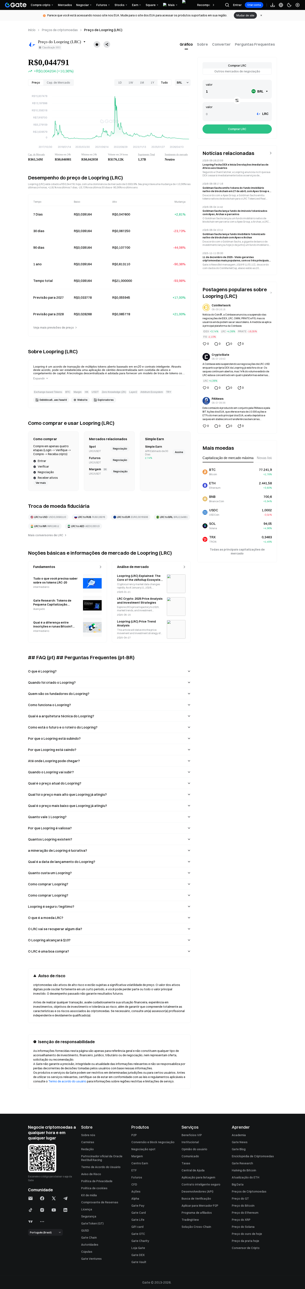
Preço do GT (240, 1198)
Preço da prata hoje (245, 1241)
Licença (86, 1209)
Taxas (186, 1163)
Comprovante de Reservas (99, 1202)
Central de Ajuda (193, 1170)
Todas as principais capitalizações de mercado (237, 551)
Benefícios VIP (192, 1135)
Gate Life (137, 1220)
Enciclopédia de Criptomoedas (253, 1156)
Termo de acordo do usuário (67, 1081)
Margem (137, 1156)
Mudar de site (245, 15)
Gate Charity (140, 1241)
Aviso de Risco (91, 1174)
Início (31, 30)
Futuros (136, 1177)
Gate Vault (138, 1262)
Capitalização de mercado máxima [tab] (228, 458)
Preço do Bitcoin (243, 1205)
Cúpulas (86, 1252)
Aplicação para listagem (198, 1177)
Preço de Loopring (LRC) (103, 30)
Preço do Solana (243, 1227)
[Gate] (16, 4)
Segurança (88, 1216)
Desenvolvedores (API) (197, 1191)
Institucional (190, 1142)
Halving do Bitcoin (244, 1170)
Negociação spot (143, 1149)
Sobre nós (88, 1135)
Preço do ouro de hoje (247, 1234)
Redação (87, 1149)
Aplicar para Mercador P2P (200, 1205)
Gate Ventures (91, 1259)
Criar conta (254, 4)
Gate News (240, 1142)
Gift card (137, 1227)
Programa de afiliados (197, 1213)
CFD (134, 1184)
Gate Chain (89, 1237)
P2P (134, 1135)
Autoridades (89, 1244)
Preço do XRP (241, 1220)
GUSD (85, 1230)
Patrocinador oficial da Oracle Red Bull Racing (101, 1158)
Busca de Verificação (196, 1198)
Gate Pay (137, 1205)
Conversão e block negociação (152, 1142)
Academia (239, 1135)
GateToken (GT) (92, 1223)
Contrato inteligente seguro (201, 1184)
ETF (134, 1170)
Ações (135, 1191)
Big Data (238, 1184)
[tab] (186, 44)
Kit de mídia (89, 1195)
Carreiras (87, 1142)
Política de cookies (94, 1188)
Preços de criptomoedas (60, 30)
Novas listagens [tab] (269, 458)
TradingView (190, 1220)
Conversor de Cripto (246, 1248)
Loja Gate (138, 1248)
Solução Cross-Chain (196, 1227)
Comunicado (190, 1156)
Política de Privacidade (96, 1181)
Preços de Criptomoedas (249, 1191)
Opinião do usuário (194, 1149)
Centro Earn (139, 1163)
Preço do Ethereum (245, 1213)
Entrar (237, 5)
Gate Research (242, 1163)
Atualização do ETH (245, 1177)
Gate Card (138, 1213)
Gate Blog (238, 1149)
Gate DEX (138, 1255)
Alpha (135, 1198)
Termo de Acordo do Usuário (101, 1167)
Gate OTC (138, 1234)
